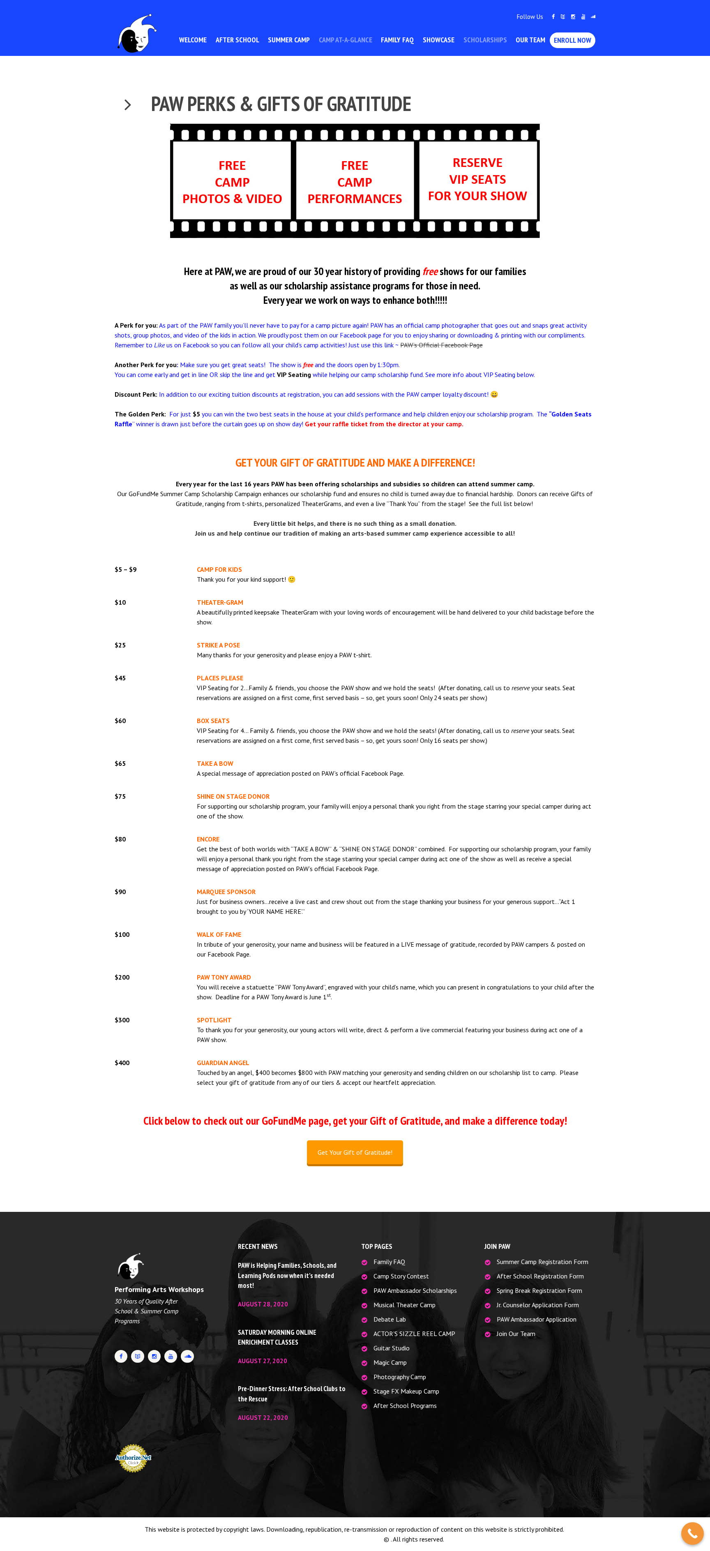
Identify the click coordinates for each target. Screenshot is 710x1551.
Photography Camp (399, 1377)
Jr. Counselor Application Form (538, 1305)
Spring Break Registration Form (539, 1290)
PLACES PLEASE (220, 678)
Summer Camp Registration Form (542, 1261)
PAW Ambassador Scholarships (415, 1290)
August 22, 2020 (263, 1418)
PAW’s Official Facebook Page (441, 345)
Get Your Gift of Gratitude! (355, 1152)
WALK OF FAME (219, 934)
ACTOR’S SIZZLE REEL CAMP (414, 1333)
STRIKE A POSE (218, 645)
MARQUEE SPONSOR (226, 892)
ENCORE (208, 839)
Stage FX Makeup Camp (406, 1391)
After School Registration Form (540, 1276)
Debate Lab (389, 1319)
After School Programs (405, 1405)
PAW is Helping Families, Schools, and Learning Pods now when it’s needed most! (287, 1275)
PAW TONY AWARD (224, 977)
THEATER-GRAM (220, 602)
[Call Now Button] (692, 1533)
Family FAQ (389, 1261)
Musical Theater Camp (404, 1305)
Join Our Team (516, 1333)
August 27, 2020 (262, 1361)
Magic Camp (390, 1362)
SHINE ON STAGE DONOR (233, 796)
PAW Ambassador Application (536, 1319)
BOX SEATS (213, 721)
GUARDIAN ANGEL (223, 1063)
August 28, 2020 (263, 1304)
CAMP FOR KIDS (219, 569)
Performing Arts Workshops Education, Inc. (324, 1539)
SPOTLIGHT (214, 1020)
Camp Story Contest (401, 1276)
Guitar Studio (391, 1348)
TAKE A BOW (215, 763)
